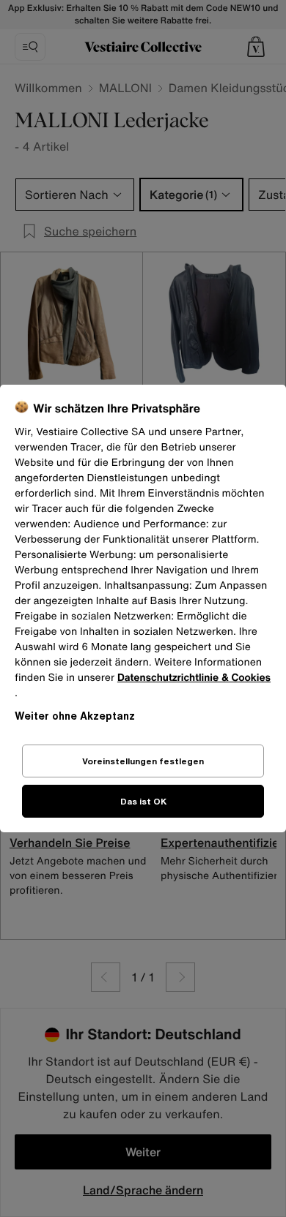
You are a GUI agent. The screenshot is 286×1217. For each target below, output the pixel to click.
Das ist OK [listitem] (143, 801)
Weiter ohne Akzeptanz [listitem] (75, 715)
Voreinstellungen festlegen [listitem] (143, 761)
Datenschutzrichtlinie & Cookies (194, 677)
